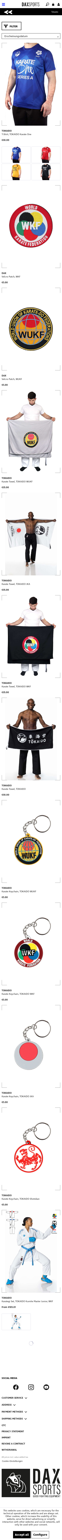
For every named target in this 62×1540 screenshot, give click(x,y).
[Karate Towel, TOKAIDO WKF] (31, 636)
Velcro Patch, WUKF (12, 379)
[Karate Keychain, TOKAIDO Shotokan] (31, 1148)
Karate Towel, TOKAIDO (14, 789)
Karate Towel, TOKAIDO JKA (16, 584)
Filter (14, 26)
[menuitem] (11, 2)
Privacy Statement (13, 1431)
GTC (4, 1425)
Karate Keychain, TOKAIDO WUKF (19, 891)
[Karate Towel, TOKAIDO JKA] (31, 534)
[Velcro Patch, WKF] (31, 226)
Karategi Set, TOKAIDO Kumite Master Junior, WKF (27, 1301)
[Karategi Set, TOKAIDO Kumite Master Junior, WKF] (31, 1251)
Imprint (6, 1437)
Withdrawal (9, 1449)
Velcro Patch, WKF (11, 276)
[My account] (58, 4)
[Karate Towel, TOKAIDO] (31, 739)
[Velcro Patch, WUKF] (31, 329)
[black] (46, 172)
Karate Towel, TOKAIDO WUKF (17, 481)
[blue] (16, 155)
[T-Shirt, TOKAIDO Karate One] (31, 84)
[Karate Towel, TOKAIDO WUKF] (31, 431)
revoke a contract (13, 1443)
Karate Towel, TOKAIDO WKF (16, 686)
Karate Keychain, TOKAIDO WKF (18, 994)
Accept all (22, 1535)
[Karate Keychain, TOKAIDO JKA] (31, 1046)
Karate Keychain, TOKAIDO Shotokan (21, 1199)
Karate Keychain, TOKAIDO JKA (18, 1096)
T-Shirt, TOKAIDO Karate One (16, 134)
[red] (46, 155)
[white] (16, 1322)
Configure (40, 1535)
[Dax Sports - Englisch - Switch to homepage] (30, 4)
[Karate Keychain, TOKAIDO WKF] (31, 944)
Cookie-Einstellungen (12, 1461)
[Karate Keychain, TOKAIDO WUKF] (31, 841)
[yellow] (16, 172)
